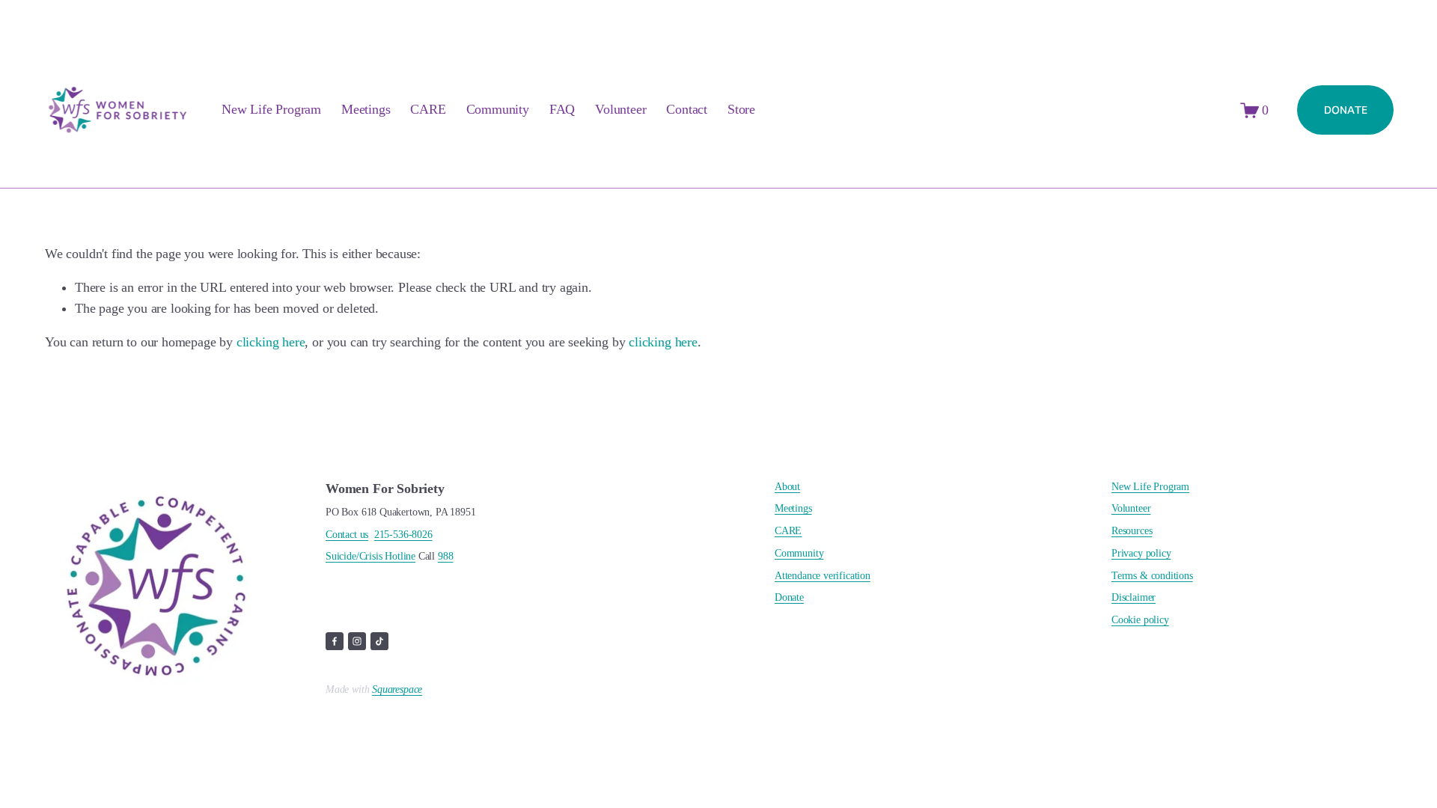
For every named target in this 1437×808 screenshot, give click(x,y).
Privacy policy (1141, 553)
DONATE (1346, 110)
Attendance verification (822, 576)
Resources (1131, 531)
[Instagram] (357, 641)
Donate (789, 598)
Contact (686, 109)
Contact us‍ (347, 535)
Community (497, 109)
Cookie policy (1140, 620)
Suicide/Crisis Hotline (370, 556)
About (787, 487)
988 (445, 556)
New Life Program (1150, 487)
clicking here (271, 341)
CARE (427, 109)
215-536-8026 (403, 535)
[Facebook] (335, 641)
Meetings (366, 109)
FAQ (562, 109)
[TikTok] (379, 641)
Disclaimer (1133, 598)
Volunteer (620, 109)
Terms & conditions (1152, 576)
